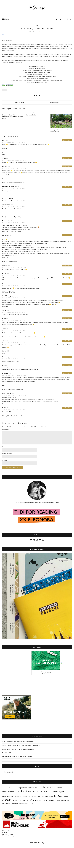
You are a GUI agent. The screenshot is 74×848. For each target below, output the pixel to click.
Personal (13, 800)
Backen (29, 788)
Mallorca (62, 796)
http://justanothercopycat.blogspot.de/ (13, 182)
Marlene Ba (5, 221)
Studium (51, 800)
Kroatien (47, 796)
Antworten (67, 140)
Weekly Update (9, 803)
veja (68, 800)
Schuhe (28, 800)
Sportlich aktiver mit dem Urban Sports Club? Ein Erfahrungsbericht (21, 745)
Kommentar (5, 429)
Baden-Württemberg (37, 787)
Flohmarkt (47, 792)
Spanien (44, 800)
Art (16, 787)
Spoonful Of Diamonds (9, 186)
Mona (4, 318)
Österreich (35, 804)
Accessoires (5, 788)
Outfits (5, 800)
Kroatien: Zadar (31, 115)
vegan (63, 800)
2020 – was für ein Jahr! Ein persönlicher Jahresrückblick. (18, 741)
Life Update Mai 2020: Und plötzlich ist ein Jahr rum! (17, 756)
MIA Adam (5, 373)
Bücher (59, 788)
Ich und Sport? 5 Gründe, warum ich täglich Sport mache (18, 749)
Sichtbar (5, 284)
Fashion (25, 791)
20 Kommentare (42, 31)
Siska (3, 365)
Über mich (5, 830)
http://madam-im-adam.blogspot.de (12, 389)
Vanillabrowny (6, 296)
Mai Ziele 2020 (6, 753)
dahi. (3, 140)
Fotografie (60, 791)
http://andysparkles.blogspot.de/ (11, 217)
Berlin (51, 787)
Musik (67, 796)
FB (3, 292)
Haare (9, 796)
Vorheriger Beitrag (19, 102)
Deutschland (7, 791)
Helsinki (18, 796)
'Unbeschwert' (20, 231)
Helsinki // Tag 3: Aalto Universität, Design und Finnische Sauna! (12, 116)
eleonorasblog (37, 842)
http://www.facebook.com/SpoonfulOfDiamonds (16, 201)
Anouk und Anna (7, 393)
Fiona (4, 407)
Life (56, 795)
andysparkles (6, 204)
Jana (3, 328)
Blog (55, 788)
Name (4, 447)
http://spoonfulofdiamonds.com (11, 199)
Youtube (29, 804)
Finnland (41, 792)
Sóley (4, 158)
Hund (34, 796)
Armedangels (12, 787)
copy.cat (4, 166)
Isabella (4, 357)
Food (53, 791)
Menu (6, 19)
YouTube (12, 292)
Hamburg (13, 796)
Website (4, 460)
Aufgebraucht (22, 788)
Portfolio (6, 292)
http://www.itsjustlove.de (9, 261)
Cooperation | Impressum (10, 835)
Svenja (4, 273)
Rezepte (21, 800)
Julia (3, 340)
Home (22, 796)
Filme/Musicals (34, 792)
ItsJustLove (5, 235)
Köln (52, 796)
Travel (37, 25)
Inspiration (40, 796)
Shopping (36, 800)
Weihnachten (22, 804)
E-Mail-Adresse (7, 453)
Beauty (46, 787)
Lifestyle (5, 832)
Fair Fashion (16, 792)
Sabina (4, 310)
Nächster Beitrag (54, 102)
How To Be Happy (29, 796)
